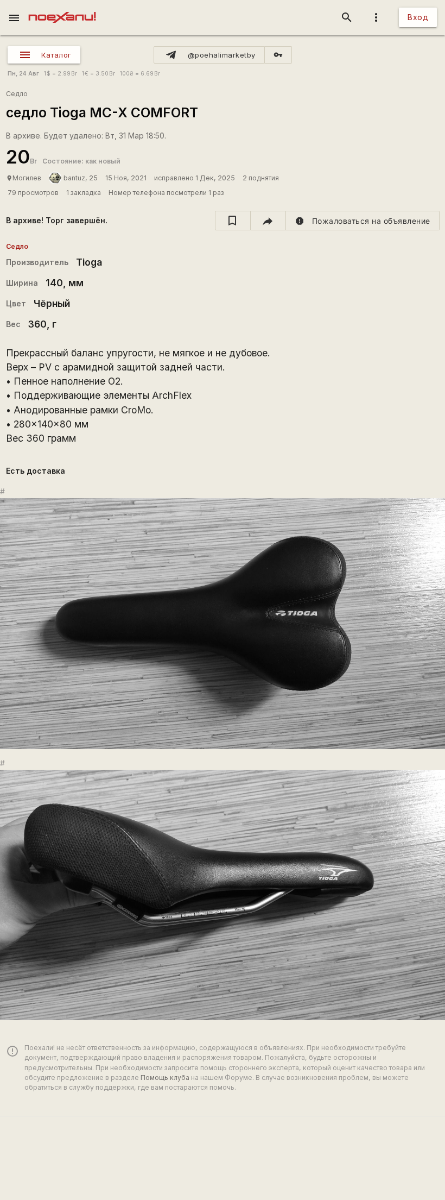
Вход (418, 17)
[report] (363, 220)
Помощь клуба (165, 1077)
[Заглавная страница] (62, 7)
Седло (17, 94)
